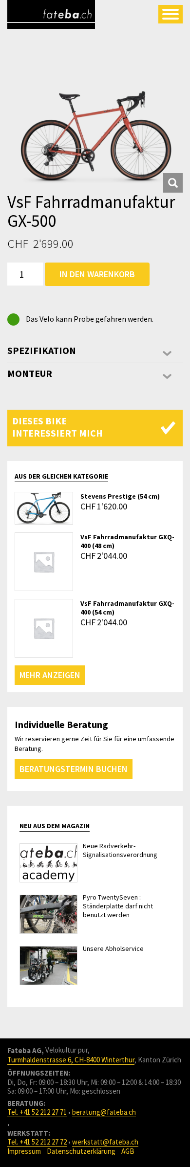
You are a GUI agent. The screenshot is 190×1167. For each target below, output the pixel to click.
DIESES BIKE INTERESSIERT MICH (57, 427)
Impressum (24, 1151)
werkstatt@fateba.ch (105, 1141)
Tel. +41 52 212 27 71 (37, 1112)
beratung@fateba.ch (104, 1112)
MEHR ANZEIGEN (49, 675)
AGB (127, 1151)
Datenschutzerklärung (81, 1151)
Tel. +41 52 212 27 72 (37, 1141)
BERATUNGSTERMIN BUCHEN (73, 768)
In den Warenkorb (97, 274)
